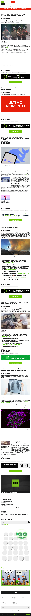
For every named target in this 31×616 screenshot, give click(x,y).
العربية (12, 612)
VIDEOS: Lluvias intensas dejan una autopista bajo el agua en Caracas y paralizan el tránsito (14, 507)
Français (21, 612)
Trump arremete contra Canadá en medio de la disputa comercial (15, 8)
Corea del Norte (8, 72)
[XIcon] (23, 2)
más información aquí (15, 614)
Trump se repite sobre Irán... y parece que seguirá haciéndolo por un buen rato (14, 587)
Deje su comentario (15, 82)
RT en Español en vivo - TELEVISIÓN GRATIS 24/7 (10, 492)
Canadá (3, 121)
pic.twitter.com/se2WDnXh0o (21, 277)
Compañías (6, 210)
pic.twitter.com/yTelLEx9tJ (24, 273)
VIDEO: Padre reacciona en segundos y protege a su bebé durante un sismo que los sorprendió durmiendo (14, 515)
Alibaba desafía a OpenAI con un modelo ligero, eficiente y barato (5, 184)
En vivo (13, 1)
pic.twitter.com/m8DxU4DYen (15, 344)
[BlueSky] (26, 2)
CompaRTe (5, 612)
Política (12, 121)
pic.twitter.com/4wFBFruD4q (9, 262)
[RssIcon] (20, 610)
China (2, 210)
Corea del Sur (14, 72)
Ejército (19, 72)
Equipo (13, 599)
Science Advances (13, 404)
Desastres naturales (4, 286)
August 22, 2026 (15, 271)
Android (23, 597)
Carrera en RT (13, 602)
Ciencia (2, 461)
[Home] (2, 2)
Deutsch (15, 612)
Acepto (6, 524)
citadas (27, 174)
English (18, 612)
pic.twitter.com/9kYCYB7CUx (7, 336)
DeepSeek (11, 210)
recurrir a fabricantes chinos (20, 196)
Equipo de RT (27, 6)
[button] (15, 483)
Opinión (16, 6)
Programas (11, 6)
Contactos (13, 598)
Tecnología (22, 210)
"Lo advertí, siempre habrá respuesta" (7, 504)
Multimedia (21, 6)
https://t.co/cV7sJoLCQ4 (6, 344)
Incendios (16, 286)
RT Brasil (9, 612)
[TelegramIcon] (25, 2)
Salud (22, 461)
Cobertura (13, 601)
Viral (7, 6)
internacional (23, 72)
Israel (7, 353)
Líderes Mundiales (3, 603)
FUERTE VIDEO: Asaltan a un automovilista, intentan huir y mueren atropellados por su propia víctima (15, 511)
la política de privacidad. (7, 524)
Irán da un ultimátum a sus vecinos (6, 501)
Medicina (18, 461)
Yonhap (7, 47)
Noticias (3, 6)
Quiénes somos (14, 597)
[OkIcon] (28, 2)
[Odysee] (12, 610)
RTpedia (2, 602)
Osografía (4, 568)
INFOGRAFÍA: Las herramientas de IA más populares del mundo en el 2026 (5, 202)
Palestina (16, 353)
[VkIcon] (20, 2)
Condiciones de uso (14, 603)
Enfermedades (7, 461)
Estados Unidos (8, 121)
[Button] (19, 2)
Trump (16, 121)
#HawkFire (18, 273)
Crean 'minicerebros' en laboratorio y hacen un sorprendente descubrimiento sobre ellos (5, 448)
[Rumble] (22, 2)
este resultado (14, 59)
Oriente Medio (11, 353)
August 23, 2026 (15, 264)
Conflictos (3, 72)
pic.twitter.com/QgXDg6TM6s (11, 269)
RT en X (15, 592)
